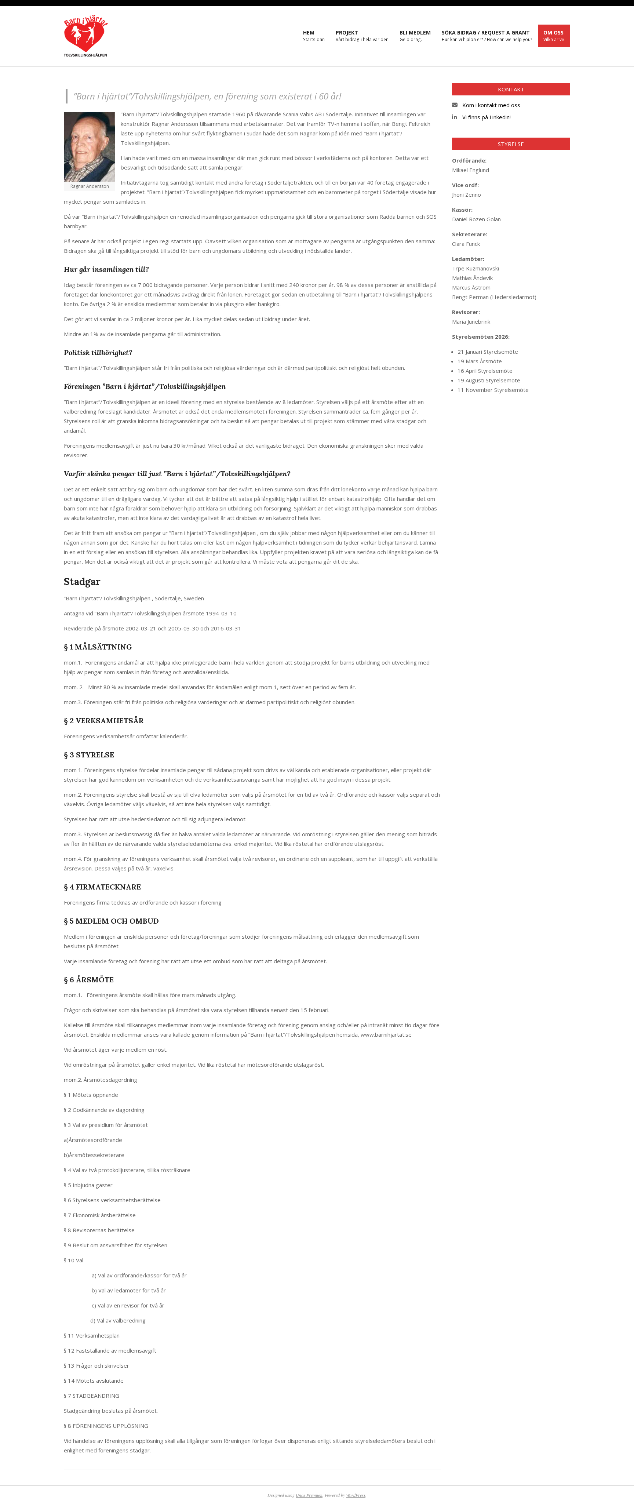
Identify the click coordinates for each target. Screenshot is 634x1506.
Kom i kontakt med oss (491, 105)
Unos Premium (309, 1495)
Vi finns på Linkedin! (486, 117)
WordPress (355, 1495)
